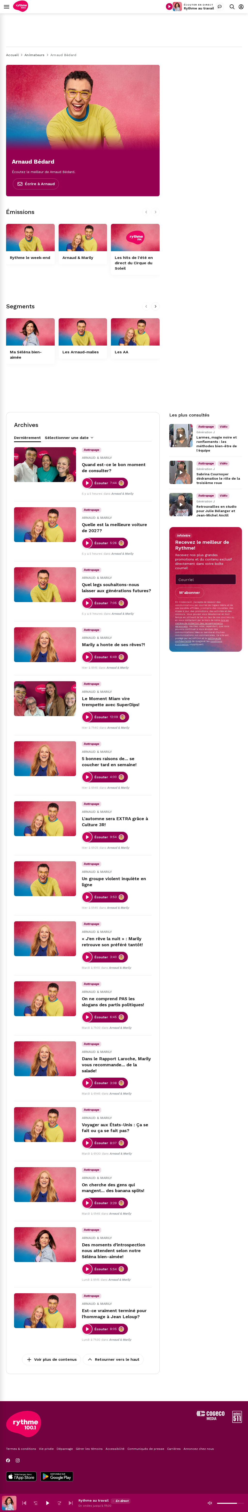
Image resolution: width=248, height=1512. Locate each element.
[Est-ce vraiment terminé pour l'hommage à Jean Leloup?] (45, 1310)
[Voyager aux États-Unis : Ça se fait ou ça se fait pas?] (45, 1124)
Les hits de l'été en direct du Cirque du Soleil (134, 263)
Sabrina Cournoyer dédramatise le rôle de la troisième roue (218, 478)
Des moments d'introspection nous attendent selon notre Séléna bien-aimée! (113, 1250)
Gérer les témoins (89, 1449)
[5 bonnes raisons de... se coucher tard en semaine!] (45, 758)
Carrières (174, 1449)
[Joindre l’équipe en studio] (219, 6)
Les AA (121, 352)
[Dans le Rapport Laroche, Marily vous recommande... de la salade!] (45, 1058)
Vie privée (46, 1449)
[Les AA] (135, 332)
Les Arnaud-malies (80, 352)
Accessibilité (115, 1449)
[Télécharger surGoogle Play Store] (56, 1477)
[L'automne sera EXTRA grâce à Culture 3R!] (45, 818)
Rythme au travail (199, 8)
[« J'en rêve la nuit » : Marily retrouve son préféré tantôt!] (45, 938)
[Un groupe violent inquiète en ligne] (45, 878)
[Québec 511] (237, 1421)
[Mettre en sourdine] (209, 1503)
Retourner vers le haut (117, 1359)
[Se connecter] (241, 6)
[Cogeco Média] (211, 1418)
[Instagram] (18, 1460)
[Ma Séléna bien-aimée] (30, 332)
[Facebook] (8, 1460)
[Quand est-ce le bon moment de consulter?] (45, 464)
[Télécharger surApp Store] (21, 1477)
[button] (24, 1503)
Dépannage (65, 1449)
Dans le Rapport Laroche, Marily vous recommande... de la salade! (116, 1064)
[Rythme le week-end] (30, 237)
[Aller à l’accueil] (20, 10)
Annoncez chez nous (199, 1449)
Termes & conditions (21, 1449)
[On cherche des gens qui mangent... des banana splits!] (45, 1184)
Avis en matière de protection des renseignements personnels (202, 623)
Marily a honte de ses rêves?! (113, 644)
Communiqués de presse (145, 1449)
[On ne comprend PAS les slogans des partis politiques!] (45, 998)
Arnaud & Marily (77, 257)
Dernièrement (27, 437)
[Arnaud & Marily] (83, 237)
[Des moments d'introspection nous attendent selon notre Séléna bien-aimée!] (45, 1244)
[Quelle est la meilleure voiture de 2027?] (45, 524)
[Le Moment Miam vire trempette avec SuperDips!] (45, 698)
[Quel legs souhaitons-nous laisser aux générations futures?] (45, 584)
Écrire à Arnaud (40, 183)
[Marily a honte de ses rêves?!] (45, 644)
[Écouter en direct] (169, 6)
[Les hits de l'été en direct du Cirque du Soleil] (135, 237)
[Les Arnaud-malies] (83, 332)
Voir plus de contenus (55, 1359)
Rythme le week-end (30, 257)
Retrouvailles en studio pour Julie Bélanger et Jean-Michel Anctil (216, 511)
